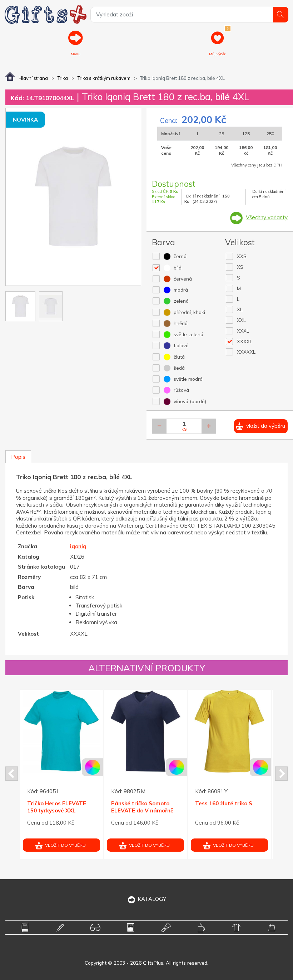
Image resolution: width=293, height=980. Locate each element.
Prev (11, 773)
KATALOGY (152, 899)
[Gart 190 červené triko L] (244, 731)
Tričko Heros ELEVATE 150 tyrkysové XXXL (71, 807)
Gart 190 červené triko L (242, 803)
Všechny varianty (267, 217)
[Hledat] (280, 14)
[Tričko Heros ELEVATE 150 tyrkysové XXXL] (76, 731)
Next (281, 773)
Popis (18, 456)
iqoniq (78, 546)
